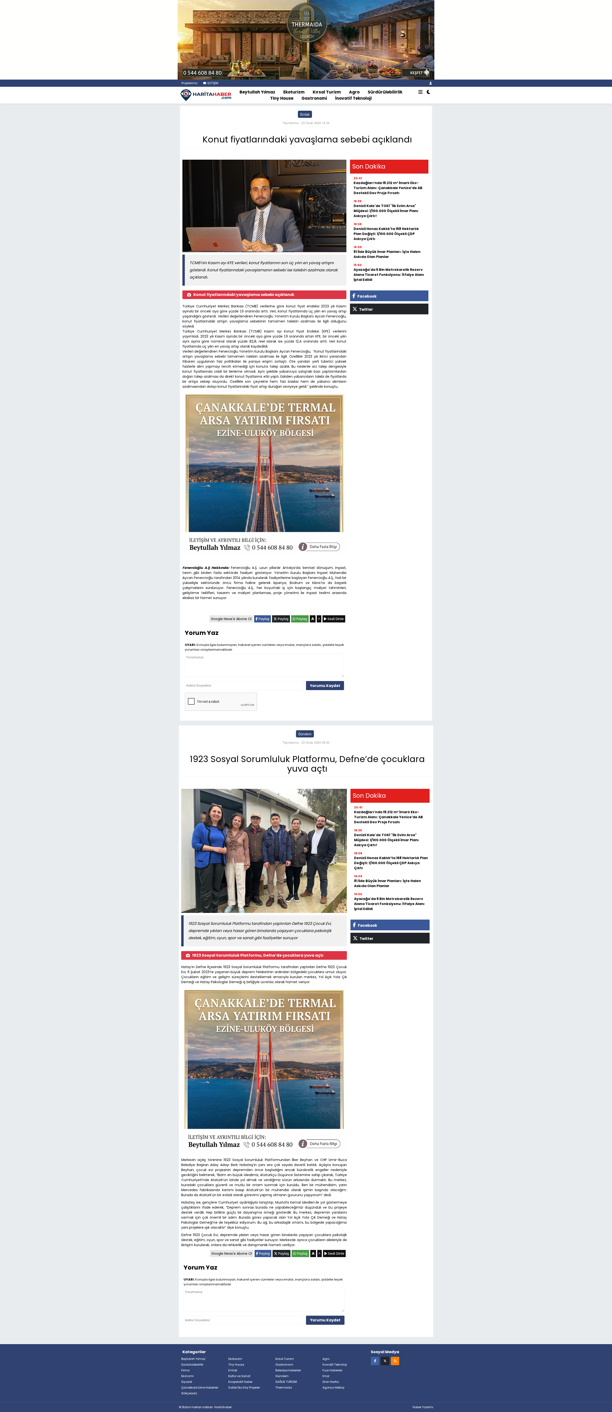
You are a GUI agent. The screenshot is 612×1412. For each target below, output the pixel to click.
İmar (325, 1376)
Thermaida (283, 1387)
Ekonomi (187, 1376)
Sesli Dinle (335, 618)
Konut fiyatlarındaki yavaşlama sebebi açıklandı (243, 294)
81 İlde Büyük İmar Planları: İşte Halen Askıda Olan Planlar (387, 254)
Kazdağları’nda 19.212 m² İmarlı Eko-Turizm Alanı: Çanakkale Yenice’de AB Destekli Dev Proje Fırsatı (388, 187)
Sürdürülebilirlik (385, 92)
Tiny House (281, 98)
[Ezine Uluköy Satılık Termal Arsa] (264, 474)
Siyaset (186, 1382)
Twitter (365, 309)
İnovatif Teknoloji (353, 98)
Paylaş (263, 618)
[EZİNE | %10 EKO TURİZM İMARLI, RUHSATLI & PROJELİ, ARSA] (306, 39)
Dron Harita (330, 1382)
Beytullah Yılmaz (257, 92)
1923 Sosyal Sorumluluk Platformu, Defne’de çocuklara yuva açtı (257, 955)
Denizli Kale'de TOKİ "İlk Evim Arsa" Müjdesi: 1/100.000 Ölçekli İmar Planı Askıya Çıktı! (386, 210)
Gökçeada (189, 1393)
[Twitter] (385, 1360)
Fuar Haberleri (332, 1370)
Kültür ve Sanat (239, 1376)
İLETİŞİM (212, 83)
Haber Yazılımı (423, 1407)
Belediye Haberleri (288, 1370)
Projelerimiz (189, 83)
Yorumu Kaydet (325, 685)
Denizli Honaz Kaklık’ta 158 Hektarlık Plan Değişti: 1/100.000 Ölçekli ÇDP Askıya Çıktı (386, 233)
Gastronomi (314, 98)
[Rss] (395, 1360)
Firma (185, 1370)
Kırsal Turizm (327, 92)
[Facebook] (375, 1360)
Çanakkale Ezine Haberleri (199, 1387)
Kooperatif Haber (240, 1382)
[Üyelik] (430, 83)
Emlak (305, 114)
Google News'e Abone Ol (231, 618)
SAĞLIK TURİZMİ (286, 1382)
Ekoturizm (294, 92)
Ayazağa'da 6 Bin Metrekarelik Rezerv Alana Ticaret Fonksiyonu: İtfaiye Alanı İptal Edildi (389, 274)
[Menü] (420, 92)
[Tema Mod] (428, 92)
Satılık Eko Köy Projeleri (244, 1387)
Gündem (304, 733)
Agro (354, 92)
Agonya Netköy (333, 1387)
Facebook (367, 296)
